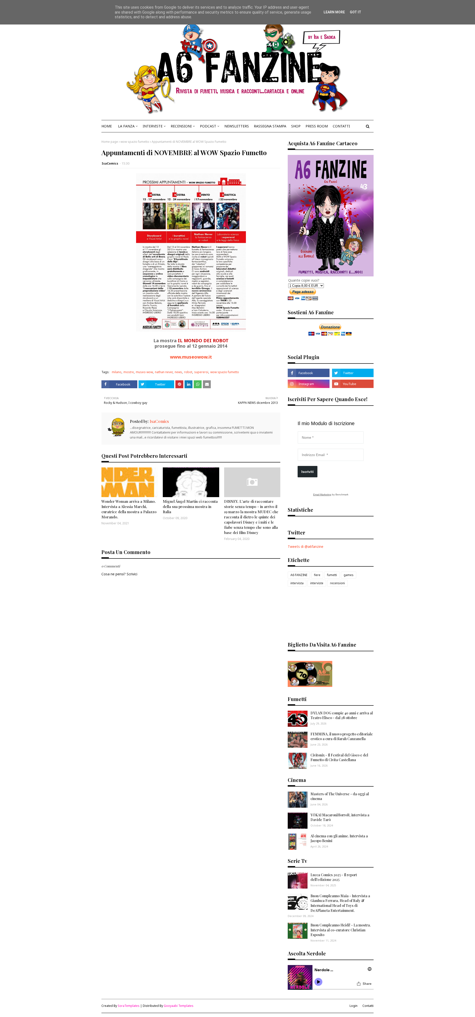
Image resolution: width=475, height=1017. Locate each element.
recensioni (337, 583)
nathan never (164, 372)
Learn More (334, 12)
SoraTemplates (129, 1006)
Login (353, 1006)
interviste (316, 583)
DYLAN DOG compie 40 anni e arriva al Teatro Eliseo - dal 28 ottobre (341, 715)
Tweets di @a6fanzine (305, 546)
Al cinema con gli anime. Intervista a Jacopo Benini (339, 838)
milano (116, 372)
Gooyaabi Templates (178, 1006)
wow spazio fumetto (134, 142)
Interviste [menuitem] (153, 126)
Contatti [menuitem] (341, 126)
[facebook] (308, 373)
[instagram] (308, 384)
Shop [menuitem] (296, 126)
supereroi (201, 372)
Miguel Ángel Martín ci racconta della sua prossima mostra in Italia (190, 506)
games (349, 575)
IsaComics (110, 163)
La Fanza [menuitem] (126, 126)
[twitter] (353, 373)
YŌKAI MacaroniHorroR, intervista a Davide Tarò (339, 817)
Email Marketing (322, 494)
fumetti (332, 575)
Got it (355, 12)
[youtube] (353, 384)
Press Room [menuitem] (317, 126)
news (178, 372)
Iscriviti (307, 472)
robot (188, 372)
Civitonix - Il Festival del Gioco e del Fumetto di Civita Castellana (339, 757)
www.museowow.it (191, 357)
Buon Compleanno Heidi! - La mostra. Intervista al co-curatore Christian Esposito (340, 930)
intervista (297, 583)
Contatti (368, 1006)
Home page (109, 142)
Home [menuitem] (106, 126)
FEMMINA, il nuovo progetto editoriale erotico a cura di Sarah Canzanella (341, 736)
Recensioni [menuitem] (181, 126)
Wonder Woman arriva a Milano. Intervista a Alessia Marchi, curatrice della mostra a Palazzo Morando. (129, 509)
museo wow (144, 372)
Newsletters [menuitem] (236, 126)
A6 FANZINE (298, 575)
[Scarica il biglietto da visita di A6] (310, 685)
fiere (317, 575)
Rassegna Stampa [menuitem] (270, 126)
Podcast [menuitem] (208, 126)
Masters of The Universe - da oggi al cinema (339, 796)
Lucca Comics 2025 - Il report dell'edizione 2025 (333, 877)
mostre (128, 372)
